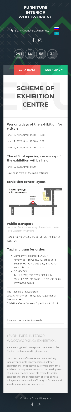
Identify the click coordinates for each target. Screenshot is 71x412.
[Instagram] (40, 40)
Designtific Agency (41, 398)
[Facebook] (33, 40)
